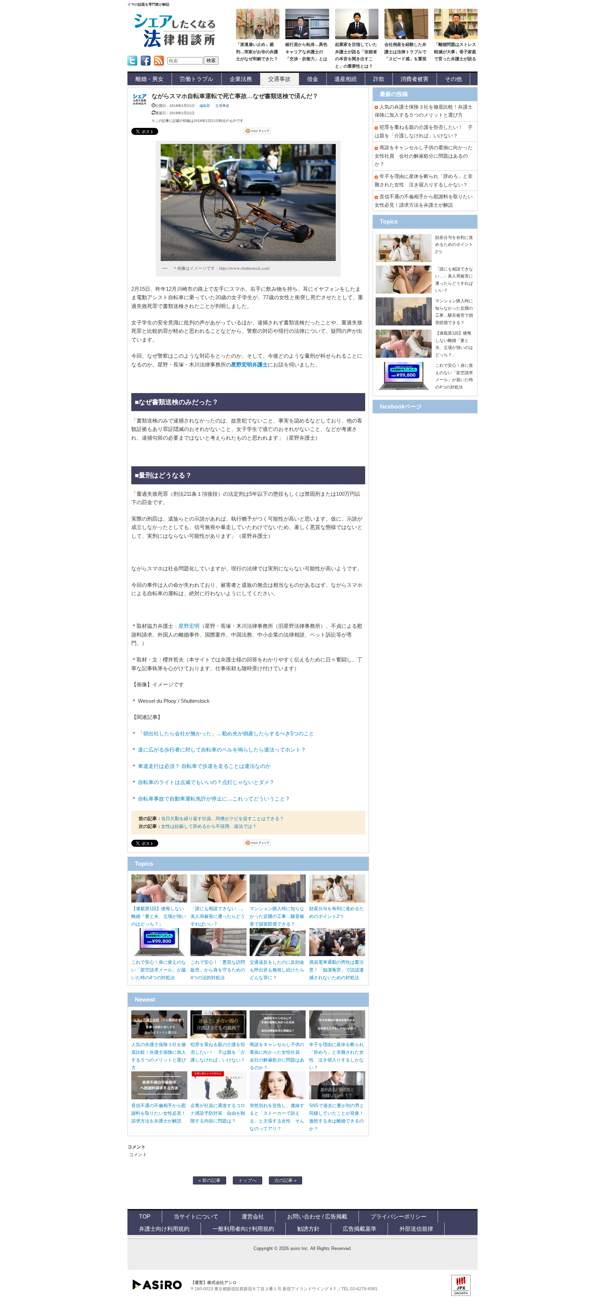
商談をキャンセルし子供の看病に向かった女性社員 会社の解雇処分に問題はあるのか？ (424, 156)
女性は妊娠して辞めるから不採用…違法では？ (209, 826)
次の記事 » (285, 1180)
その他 (453, 79)
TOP (145, 1216)
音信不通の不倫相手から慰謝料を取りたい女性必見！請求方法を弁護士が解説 (158, 1113)
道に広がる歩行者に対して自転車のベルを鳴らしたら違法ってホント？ (222, 750)
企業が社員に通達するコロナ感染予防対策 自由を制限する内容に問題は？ (217, 1113)
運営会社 (253, 1216)
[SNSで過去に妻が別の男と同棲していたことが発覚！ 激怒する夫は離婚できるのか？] (337, 1097)
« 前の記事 (210, 1180)
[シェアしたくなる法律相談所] (174, 46)
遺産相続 (345, 79)
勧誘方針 (308, 1228)
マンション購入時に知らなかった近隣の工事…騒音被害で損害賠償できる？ (277, 916)
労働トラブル (196, 79)
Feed (157, 67)
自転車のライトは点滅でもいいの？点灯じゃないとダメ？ (206, 782)
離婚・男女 (149, 79)
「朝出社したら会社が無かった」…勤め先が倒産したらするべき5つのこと (226, 733)
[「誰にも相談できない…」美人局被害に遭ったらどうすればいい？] (218, 901)
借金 (312, 79)
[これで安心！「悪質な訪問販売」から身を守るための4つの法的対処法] (218, 954)
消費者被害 (415, 79)
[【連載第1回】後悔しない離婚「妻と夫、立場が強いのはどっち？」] (159, 901)
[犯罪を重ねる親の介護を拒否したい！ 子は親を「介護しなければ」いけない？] (218, 1036)
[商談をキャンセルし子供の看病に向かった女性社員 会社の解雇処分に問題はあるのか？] (278, 1036)
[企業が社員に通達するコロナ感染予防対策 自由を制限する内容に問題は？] (218, 1097)
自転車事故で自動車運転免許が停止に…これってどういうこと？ (214, 799)
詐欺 (378, 79)
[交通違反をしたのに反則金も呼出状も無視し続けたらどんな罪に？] (278, 954)
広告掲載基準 (359, 1228)
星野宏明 (189, 626)
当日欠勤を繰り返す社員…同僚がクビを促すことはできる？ (222, 818)
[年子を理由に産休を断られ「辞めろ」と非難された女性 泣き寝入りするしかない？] (337, 1036)
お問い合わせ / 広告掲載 (317, 1216)
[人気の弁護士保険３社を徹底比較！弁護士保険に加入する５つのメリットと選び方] (159, 1036)
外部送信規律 (416, 1228)
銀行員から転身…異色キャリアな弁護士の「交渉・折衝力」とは (306, 51)
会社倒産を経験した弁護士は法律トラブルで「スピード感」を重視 (405, 51)
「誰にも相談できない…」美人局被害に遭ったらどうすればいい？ (217, 916)
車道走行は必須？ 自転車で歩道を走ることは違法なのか (204, 766)
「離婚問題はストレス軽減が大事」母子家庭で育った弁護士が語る (455, 51)
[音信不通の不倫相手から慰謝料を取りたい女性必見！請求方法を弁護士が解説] (159, 1097)
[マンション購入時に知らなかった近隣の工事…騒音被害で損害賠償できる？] (278, 901)
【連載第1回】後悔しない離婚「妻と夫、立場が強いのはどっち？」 (158, 916)
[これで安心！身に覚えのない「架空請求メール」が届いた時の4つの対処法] (159, 954)
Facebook (146, 67)
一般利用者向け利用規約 (243, 1228)
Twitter (131, 67)
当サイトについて (196, 1216)
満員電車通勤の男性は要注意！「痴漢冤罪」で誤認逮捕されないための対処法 (336, 970)
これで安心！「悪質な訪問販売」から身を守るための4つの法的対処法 (217, 970)
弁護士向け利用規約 (164, 1228)
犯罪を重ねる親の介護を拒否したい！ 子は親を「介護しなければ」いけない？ (217, 1052)
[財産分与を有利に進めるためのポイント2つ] (337, 901)
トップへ (247, 1180)
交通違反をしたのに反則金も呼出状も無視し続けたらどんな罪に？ (277, 970)
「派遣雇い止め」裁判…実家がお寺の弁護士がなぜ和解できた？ (257, 51)
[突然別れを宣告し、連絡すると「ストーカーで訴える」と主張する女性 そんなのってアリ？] (278, 1097)
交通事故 (279, 79)
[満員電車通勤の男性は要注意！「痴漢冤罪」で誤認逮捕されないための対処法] (337, 954)
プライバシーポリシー (398, 1216)
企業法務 (241, 79)
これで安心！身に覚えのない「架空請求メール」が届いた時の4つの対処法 (158, 970)
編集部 (205, 106)
